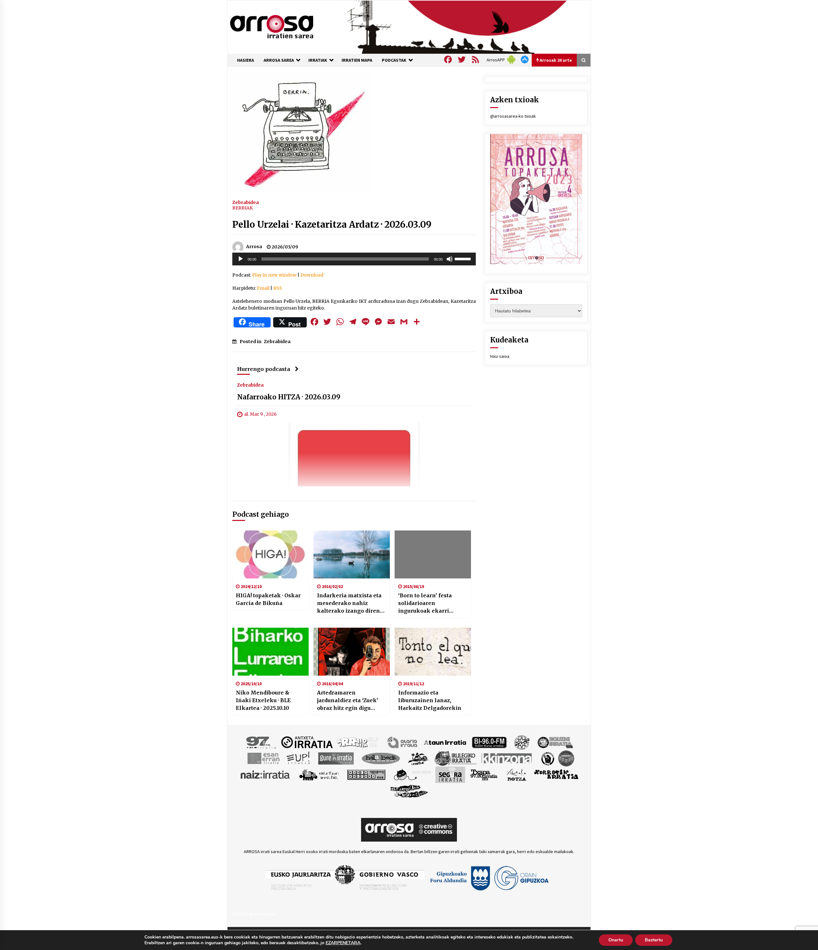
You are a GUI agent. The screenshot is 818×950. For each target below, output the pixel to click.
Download (311, 275)
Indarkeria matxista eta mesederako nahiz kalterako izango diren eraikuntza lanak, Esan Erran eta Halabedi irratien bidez (349, 603)
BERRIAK (242, 208)
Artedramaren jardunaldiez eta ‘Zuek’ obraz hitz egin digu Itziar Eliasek (347, 700)
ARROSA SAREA (279, 60)
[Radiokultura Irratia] (366, 774)
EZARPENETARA (343, 943)
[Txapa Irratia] (484, 774)
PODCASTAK (394, 60)
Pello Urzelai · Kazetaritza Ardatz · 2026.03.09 (331, 224)
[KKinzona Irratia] (507, 758)
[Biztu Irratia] (522, 742)
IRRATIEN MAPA (357, 60)
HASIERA (245, 60)
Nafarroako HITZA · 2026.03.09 (288, 397)
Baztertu (654, 940)
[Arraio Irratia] (358, 742)
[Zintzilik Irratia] (409, 790)
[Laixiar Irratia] (566, 758)
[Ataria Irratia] (403, 742)
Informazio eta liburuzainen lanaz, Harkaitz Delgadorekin (429, 700)
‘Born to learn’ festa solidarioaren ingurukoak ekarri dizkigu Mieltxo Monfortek (425, 603)
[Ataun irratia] (445, 742)
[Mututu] (449, 259)
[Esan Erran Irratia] (263, 758)
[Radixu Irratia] (412, 774)
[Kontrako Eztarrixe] (547, 758)
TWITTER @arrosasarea (254, 914)
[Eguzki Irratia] (554, 742)
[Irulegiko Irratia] (455, 758)
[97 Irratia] (261, 742)
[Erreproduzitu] (240, 259)
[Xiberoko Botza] (516, 774)
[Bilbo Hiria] (489, 742)
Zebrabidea (245, 202)
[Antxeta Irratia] (307, 742)
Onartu (615, 940)
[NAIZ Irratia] (265, 774)
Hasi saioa (499, 356)
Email (263, 288)
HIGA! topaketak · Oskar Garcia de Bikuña (268, 599)
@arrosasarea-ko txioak (513, 116)
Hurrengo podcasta (263, 369)
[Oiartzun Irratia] (319, 774)
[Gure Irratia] (336, 758)
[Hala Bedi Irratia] (381, 758)
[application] (354, 259)
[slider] (464, 258)
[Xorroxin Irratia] (556, 774)
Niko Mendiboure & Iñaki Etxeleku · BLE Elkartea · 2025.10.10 (263, 700)
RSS (277, 288)
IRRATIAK (317, 60)
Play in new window (274, 275)
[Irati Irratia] (419, 758)
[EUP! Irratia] (298, 758)
